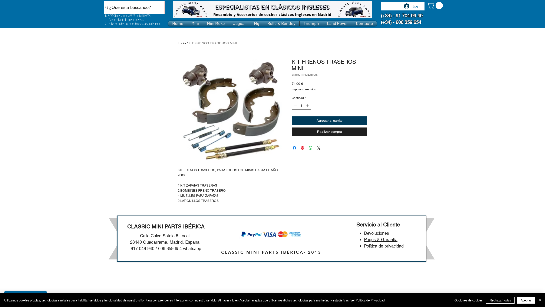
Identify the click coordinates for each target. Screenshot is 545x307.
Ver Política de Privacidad (367, 300)
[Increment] (308, 105)
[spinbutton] (301, 105)
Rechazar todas (500, 300)
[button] (436, 5)
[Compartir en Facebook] (294, 148)
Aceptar (526, 300)
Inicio (182, 43)
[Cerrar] (539, 300)
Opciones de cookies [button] (469, 300)
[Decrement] (295, 105)
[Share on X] (318, 148)
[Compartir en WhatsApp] (310, 148)
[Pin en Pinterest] (302, 148)
